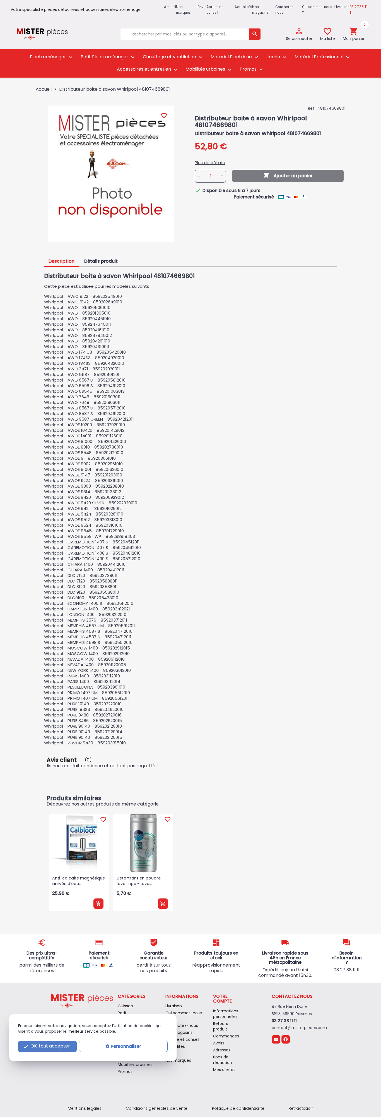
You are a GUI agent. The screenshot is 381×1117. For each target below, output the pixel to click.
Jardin (277, 57)
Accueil (170, 6)
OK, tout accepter (46, 1046)
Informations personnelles (225, 1013)
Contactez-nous (181, 1025)
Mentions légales (85, 1108)
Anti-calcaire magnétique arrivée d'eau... (78, 880)
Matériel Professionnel (323, 57)
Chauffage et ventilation (173, 57)
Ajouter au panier (288, 175)
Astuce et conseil (182, 1039)
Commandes (226, 1036)
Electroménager (52, 57)
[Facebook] (285, 1039)
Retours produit (220, 1026)
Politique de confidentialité (238, 1108)
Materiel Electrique (235, 57)
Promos (252, 69)
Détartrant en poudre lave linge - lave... (139, 880)
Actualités (243, 6)
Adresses (221, 1050)
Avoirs (219, 1043)
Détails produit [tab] (101, 261)
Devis (201, 6)
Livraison (341, 6)
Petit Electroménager (108, 57)
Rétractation (301, 1108)
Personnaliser (126, 1046)
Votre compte (222, 999)
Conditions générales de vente (156, 1108)
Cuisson (125, 1006)
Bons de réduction (222, 1059)
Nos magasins (178, 1032)
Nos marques (178, 1060)
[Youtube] (276, 1039)
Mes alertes (224, 1069)
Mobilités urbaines (209, 69)
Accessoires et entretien (148, 69)
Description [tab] (61, 261)
